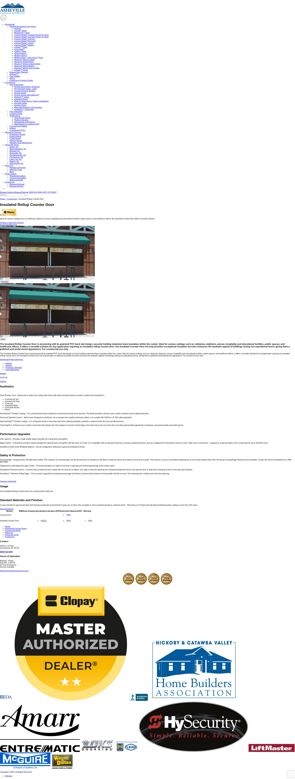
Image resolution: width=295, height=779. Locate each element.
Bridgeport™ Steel (22, 33)
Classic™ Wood (21, 70)
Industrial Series (21, 99)
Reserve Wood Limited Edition (27, 64)
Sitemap (8, 776)
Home (2, 199)
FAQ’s (12, 78)
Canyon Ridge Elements (25, 41)
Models (9, 363)
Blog (12, 172)
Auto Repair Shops (22, 118)
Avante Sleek (21, 31)
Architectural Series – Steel (26, 89)
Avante (18, 29)
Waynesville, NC (17, 163)
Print (7, 225)
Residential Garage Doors (16, 529)
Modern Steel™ (21, 56)
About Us (9, 166)
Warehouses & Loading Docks (27, 124)
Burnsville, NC (16, 153)
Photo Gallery (10, 174)
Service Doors (20, 105)
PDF (69, 515)
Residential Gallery (18, 176)
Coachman (20, 49)
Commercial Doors (13, 531)
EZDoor (14, 74)
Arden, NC (14, 147)
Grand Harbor (21, 54)
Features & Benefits (14, 368)
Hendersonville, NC (18, 155)
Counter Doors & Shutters (25, 91)
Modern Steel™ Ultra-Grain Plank (29, 58)
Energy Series (20, 93)
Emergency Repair (17, 134)
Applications (15, 116)
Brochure (13, 225)
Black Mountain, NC (18, 149)
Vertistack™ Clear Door (24, 110)
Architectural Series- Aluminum (27, 87)
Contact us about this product (12, 223)
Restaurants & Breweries (25, 122)
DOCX (44, 521)
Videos (13, 128)
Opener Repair (16, 141)
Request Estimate (17, 184)
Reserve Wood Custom (25, 60)
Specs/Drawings (12, 370)
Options (9, 366)
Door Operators (16, 112)
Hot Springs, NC (16, 157)
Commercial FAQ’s (17, 130)
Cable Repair (15, 139)
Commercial (10, 83)
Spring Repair (15, 137)
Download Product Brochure (11, 360)
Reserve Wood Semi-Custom (27, 68)
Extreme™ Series (22, 97)
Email (2, 225)
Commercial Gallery (18, 178)
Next (3, 339)
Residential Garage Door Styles (23, 27)
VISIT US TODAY (49, 192)
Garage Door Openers (19, 72)
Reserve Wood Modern (24, 66)
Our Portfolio (15, 76)
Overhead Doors (16, 85)
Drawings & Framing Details (21, 80)
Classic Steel (21, 47)
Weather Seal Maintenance (21, 143)
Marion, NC (14, 161)
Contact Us (9, 182)
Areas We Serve (12, 145)
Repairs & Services (13, 132)
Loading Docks (16, 114)
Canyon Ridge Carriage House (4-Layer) (32, 37)
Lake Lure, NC (16, 159)
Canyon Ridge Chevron (25, 39)
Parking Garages (21, 120)
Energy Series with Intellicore (27, 95)
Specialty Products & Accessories (28, 107)
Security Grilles (21, 103)
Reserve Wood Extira (24, 62)
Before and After (16, 180)
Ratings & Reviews (18, 168)
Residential (10, 24)
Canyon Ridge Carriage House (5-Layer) (32, 35)
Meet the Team (16, 170)
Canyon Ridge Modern (24, 45)
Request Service (17, 186)
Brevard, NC (15, 151)
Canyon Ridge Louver (24, 43)
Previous (4, 282)
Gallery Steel (20, 51)
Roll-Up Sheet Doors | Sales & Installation (32, 101)
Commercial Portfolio (18, 126)
